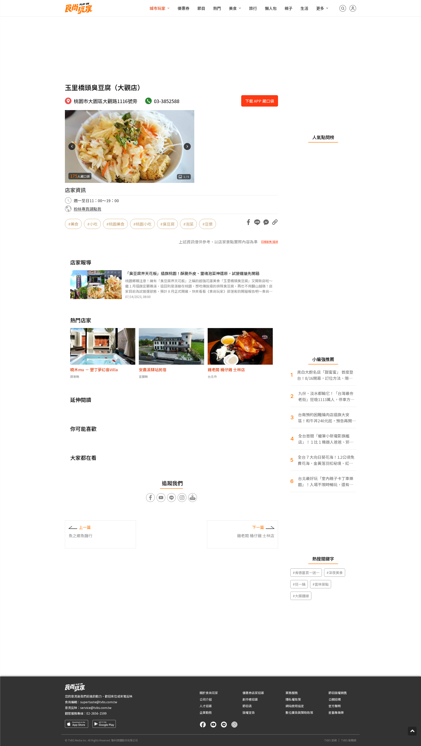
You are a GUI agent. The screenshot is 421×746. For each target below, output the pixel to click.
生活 (304, 8)
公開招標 (334, 699)
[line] (224, 724)
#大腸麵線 (301, 595)
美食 (233, 8)
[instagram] (234, 724)
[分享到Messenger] (266, 222)
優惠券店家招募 (253, 693)
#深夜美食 (334, 572)
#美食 (73, 224)
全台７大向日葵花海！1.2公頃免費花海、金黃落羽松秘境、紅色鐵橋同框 (326, 460)
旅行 (253, 8)
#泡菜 (188, 224)
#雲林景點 (320, 584)
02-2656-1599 (96, 713)
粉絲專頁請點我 (87, 209)
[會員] (353, 8)
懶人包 (271, 8)
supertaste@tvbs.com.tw (98, 702)
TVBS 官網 (330, 740)
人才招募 (206, 706)
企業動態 (206, 712)
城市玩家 (157, 8)
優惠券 (183, 8)
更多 (320, 8)
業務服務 (291, 693)
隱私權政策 (293, 699)
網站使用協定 (294, 706)
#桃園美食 (115, 224)
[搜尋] (342, 8)
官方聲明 (334, 706)
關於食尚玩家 (209, 693)
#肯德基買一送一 (306, 572)
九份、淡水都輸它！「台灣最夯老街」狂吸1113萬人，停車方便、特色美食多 (325, 396)
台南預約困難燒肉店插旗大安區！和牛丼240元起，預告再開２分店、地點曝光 (327, 418)
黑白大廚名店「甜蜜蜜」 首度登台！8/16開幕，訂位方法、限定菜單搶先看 (325, 375)
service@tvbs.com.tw (95, 707)
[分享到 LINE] (257, 222)
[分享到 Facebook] (248, 222)
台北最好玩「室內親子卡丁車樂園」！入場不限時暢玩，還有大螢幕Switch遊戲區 (325, 481)
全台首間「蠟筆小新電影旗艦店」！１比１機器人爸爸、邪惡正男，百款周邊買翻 (325, 439)
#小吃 (92, 224)
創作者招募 (250, 699)
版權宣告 (249, 712)
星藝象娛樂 (336, 712)
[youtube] (213, 724)
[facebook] (203, 724)
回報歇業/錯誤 (269, 241)
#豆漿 (207, 224)
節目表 (247, 706)
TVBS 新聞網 (348, 740)
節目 (201, 8)
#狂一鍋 (299, 584)
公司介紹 (206, 699)
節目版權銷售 (337, 693)
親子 (289, 8)
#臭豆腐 (167, 224)
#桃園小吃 (142, 224)
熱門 (217, 8)
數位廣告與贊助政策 (299, 712)
